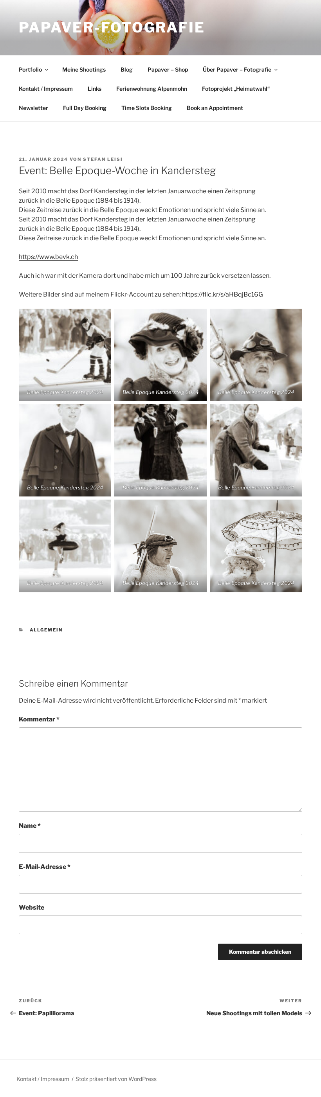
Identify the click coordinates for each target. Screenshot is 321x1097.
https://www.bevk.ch (48, 257)
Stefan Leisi (103, 159)
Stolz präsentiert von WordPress (116, 1078)
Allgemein (46, 630)
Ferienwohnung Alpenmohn (151, 88)
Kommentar (39, 719)
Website (31, 907)
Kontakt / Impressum (46, 88)
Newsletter (33, 107)
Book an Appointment (215, 107)
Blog (127, 69)
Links (94, 88)
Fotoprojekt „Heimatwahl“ (236, 88)
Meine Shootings (84, 69)
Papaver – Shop (168, 69)
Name (30, 825)
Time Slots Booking (146, 107)
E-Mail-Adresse (44, 866)
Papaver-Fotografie (112, 27)
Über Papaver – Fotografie (237, 69)
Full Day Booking (84, 107)
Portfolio (30, 69)
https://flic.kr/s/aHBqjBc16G (222, 294)
